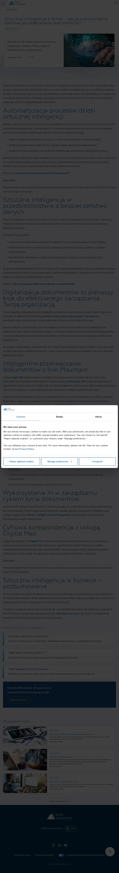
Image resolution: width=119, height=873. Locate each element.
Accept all (97, 461)
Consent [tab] (20, 416)
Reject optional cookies (22, 461)
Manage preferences (57, 461)
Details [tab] (59, 416)
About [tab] (98, 416)
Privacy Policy (26, 449)
